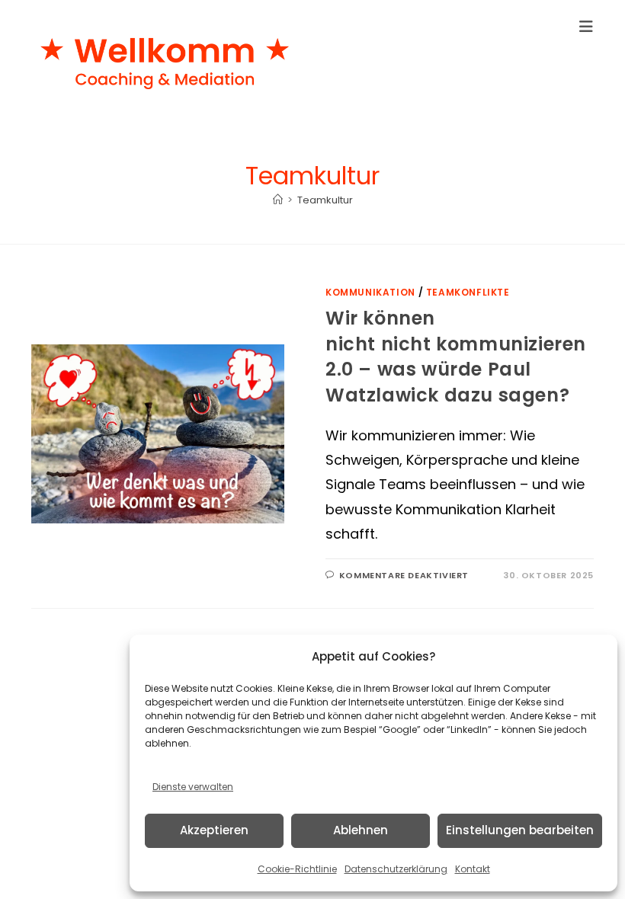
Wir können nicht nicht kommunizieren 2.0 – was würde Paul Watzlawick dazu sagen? (455, 357)
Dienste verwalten (192, 786)
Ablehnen (360, 830)
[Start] (278, 200)
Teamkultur (325, 200)
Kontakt (472, 868)
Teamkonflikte (468, 292)
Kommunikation (370, 292)
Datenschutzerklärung (396, 868)
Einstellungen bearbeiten (520, 830)
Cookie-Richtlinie (297, 868)
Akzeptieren (214, 830)
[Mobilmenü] (586, 26)
